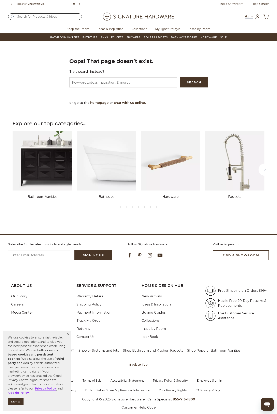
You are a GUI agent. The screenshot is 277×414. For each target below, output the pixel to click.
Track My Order (89, 320)
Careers (17, 304)
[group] (46, 4)
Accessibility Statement (127, 380)
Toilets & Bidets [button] (156, 37)
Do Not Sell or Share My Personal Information (117, 390)
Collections (150, 320)
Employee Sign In (209, 380)
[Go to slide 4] (138, 207)
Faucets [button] (117, 37)
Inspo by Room (154, 329)
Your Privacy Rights (173, 390)
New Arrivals (152, 296)
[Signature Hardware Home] (138, 17)
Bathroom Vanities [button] (64, 37)
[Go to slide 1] (120, 207)
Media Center (22, 312)
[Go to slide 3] (132, 207)
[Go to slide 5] (145, 207)
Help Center (260, 4)
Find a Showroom (231, 4)
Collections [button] (139, 29)
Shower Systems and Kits (98, 350)
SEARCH (194, 82)
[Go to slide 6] (151, 207)
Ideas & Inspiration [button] (110, 29)
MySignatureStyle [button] (167, 29)
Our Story (19, 296)
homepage (100, 103)
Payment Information (94, 312)
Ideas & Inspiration (156, 304)
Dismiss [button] (15, 401)
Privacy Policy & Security (170, 380)
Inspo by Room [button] (199, 29)
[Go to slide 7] (157, 207)
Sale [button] (223, 37)
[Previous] (11, 4)
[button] (67, 333)
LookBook (150, 337)
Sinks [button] (104, 37)
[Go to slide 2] (126, 207)
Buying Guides (153, 312)
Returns (83, 329)
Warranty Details (89, 296)
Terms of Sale (92, 380)
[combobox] (45, 16)
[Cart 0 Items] (266, 16)
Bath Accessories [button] (184, 37)
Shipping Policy (88, 304)
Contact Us (85, 337)
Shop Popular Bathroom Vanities (213, 350)
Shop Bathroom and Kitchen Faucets (153, 350)
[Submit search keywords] (12, 16)
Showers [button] (133, 37)
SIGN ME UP (93, 255)
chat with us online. (130, 103)
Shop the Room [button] (78, 29)
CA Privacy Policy (207, 390)
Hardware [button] (209, 37)
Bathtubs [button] (90, 37)
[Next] (81, 4)
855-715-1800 (184, 399)
